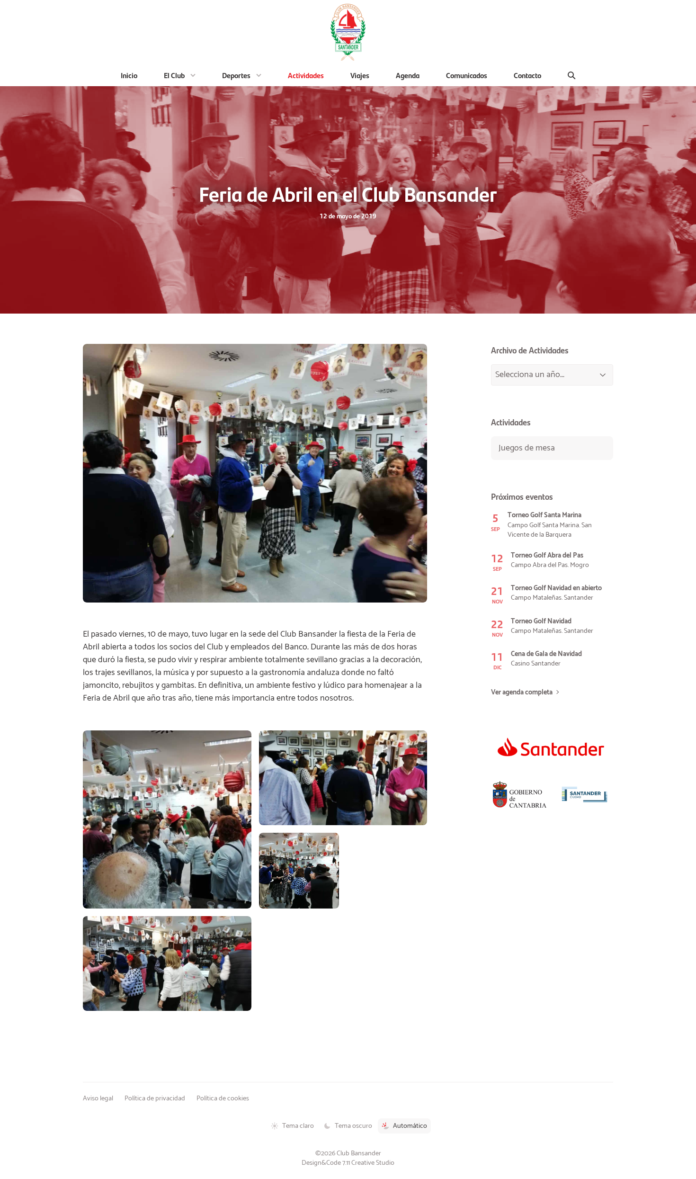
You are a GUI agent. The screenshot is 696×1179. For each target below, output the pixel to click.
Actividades (306, 75)
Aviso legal (98, 1098)
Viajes (359, 75)
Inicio (129, 75)
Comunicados (466, 75)
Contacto (527, 75)
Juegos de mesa (527, 448)
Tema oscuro (353, 1126)
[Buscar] (571, 75)
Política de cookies (222, 1098)
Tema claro (298, 1126)
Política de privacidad (155, 1098)
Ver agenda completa (522, 692)
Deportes (236, 75)
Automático (410, 1126)
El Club (174, 75)
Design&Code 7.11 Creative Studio (348, 1163)
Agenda (407, 75)
